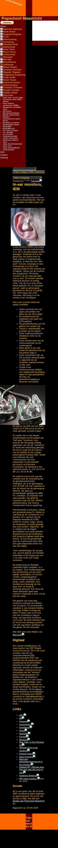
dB (20, 718)
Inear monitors (8, 103)
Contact (4, 155)
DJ (7, 37)
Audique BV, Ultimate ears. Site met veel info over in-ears (31, 770)
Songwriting (19, 75)
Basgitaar (16, 34)
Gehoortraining (7, 42)
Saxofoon (16, 69)
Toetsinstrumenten (9, 85)
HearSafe (23, 733)
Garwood (23, 721)
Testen (12, 80)
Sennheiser (24, 727)
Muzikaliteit (7, 126)
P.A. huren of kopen (10, 130)
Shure (22, 730)
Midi (9, 59)
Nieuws (13, 67)
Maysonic (17, 635)
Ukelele (13, 92)
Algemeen (17, 29)
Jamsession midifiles (11, 105)
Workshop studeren (10, 140)
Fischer (22, 737)
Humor (12, 52)
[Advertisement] (45, 31)
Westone (23, 740)
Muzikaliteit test (9, 128)
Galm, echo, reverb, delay (13, 97)
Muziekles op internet (11, 123)
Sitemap (4, 157)
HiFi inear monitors (28, 779)
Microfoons (7, 111)
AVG (2, 152)
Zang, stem (7, 146)
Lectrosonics (25, 724)
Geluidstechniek (7, 47)
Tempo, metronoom (10, 138)
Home (3, 26)
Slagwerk (16, 72)
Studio (12, 77)
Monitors (6, 117)
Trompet (15, 90)
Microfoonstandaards (11, 113)
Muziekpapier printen (11, 125)
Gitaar (12, 49)
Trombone (17, 87)
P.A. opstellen (8, 132)
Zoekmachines (8, 150)
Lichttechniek (6, 57)
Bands (12, 31)
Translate (35, 181)
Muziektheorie (6, 64)
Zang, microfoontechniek (12, 144)
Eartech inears (26, 754)
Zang (10, 95)
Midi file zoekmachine (11, 115)
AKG (21, 715)
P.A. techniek (8, 134)
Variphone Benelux (28, 775)
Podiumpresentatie (10, 136)
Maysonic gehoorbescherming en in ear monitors (31, 762)
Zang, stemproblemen (11, 148)
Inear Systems (26, 757)
